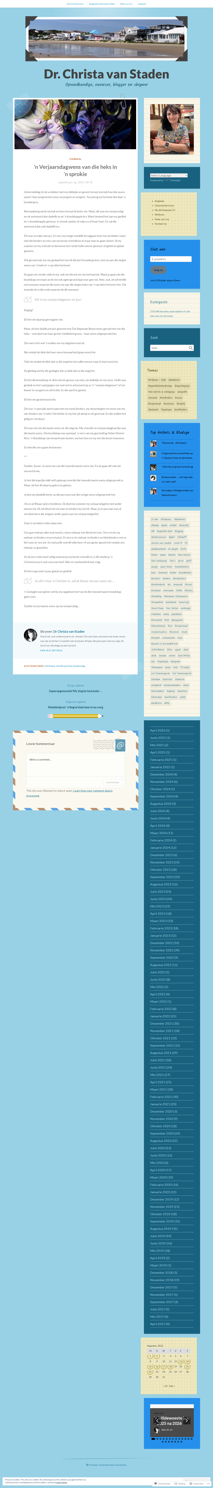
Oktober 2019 (160, 1214)
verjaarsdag (79, 665)
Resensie (174, 632)
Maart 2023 (158, 921)
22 (150, 1371)
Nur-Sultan (172, 608)
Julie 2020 (157, 1148)
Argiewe (142, 3)
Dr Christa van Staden (69, 631)
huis (153, 573)
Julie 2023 (157, 891)
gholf (188, 561)
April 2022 (157, 994)
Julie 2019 (157, 1236)
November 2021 (161, 1031)
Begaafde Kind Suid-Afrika (102, 3)
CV (186, 543)
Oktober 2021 (160, 1038)
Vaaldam (155, 679)
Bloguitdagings (182, 386)
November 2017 (161, 1294)
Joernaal (75, 159)
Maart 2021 (158, 1089)
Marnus (189, 590)
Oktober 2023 (160, 869)
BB (152, 531)
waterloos (182, 691)
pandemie (177, 614)
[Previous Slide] (157, 1420)
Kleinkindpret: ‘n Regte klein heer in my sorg (75, 704)
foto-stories (184, 555)
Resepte (181, 404)
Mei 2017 (157, 1316)
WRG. (167, 703)
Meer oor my (126, 3)
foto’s (172, 561)
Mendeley (156, 596)
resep (184, 632)
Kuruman (156, 590)
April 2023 (157, 913)
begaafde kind (164, 531)
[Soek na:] (172, 348)
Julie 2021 (157, 1060)
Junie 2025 (158, 737)
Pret (167, 620)
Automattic (121, 1465)
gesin (181, 561)
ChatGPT (181, 537)
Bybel (172, 537)
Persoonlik (156, 620)
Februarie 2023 (161, 928)
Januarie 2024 (160, 847)
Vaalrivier (167, 679)
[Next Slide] (187, 1420)
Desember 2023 (161, 855)
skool (185, 650)
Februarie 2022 (161, 1009)
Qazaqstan (177, 620)
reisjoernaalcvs (159, 632)
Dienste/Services (75, 3)
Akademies (174, 380)
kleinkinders (166, 398)
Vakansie (179, 679)
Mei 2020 (157, 1162)
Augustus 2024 (160, 803)
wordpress (156, 703)
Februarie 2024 (161, 840)
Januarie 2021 (160, 1104)
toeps (168, 667)
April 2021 (157, 1082)
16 (157, 1366)
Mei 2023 (157, 906)
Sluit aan (157, 249)
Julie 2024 (157, 811)
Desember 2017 (161, 1287)
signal (178, 650)
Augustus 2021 (160, 1053)
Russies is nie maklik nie (164, 644)
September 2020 (162, 1133)
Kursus (178, 398)
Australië (184, 525)
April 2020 (157, 1170)
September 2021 (162, 1045)
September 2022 (162, 957)
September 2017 (162, 1302)
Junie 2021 (158, 1067)
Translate (174, 180)
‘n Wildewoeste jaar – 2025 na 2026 (172, 1421)
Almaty (155, 525)
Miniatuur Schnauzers (176, 596)
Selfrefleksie (157, 650)
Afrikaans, (50, 665)
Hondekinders (182, 567)
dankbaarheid (158, 549)
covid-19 (178, 543)
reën (179, 638)
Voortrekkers (157, 691)
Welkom (159, 214)
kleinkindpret (158, 585)
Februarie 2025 (161, 759)
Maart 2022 (158, 1001)
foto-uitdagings (159, 561)
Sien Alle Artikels (51, 650)
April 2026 (157, 730)
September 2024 (162, 796)
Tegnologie (166, 410)
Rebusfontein (158, 626)
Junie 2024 (158, 818)
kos (169, 585)
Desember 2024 (161, 774)
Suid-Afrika (184, 656)
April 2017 (157, 1324)
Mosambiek (157, 602)
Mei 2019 (157, 1250)
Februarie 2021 (161, 1097)
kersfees (155, 579)
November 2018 (161, 1280)
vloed (186, 685)
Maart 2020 (158, 1177)
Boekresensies (158, 537)
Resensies (169, 404)
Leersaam (168, 590)
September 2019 (162, 1221)
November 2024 (161, 781)
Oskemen (156, 614)
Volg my (158, 269)
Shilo (169, 650)
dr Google (173, 549)
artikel (173, 525)
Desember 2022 (161, 943)
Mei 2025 (157, 745)
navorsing (184, 602)
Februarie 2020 (161, 1184)
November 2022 (161, 950)
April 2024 (157, 825)
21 (187, 1366)
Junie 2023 (158, 899)
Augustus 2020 (160, 1141)
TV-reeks (184, 667)
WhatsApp (156, 697)
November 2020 (161, 1119)
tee (153, 662)
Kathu (173, 573)
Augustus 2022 (160, 965)
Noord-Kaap (157, 608)
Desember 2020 (161, 1111)
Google (154, 567)
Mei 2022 (157, 987)
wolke (183, 697)
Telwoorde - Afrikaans (174, 442)
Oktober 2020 (160, 1126)
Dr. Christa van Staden (106, 73)
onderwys (185, 608)
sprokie (68, 665)
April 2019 (157, 1258)
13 (180, 1361)
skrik (153, 656)
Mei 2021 (157, 1075)
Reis (170, 626)
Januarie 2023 (160, 935)
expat (163, 555)
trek (175, 667)
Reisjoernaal (154, 404)
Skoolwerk (153, 410)
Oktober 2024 (160, 789)
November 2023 (161, 862)
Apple (164, 525)
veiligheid (156, 685)
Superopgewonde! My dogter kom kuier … (75, 688)
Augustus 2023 (160, 884)
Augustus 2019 (160, 1228)
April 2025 (157, 752)
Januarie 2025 (160, 767)
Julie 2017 (157, 1309)
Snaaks (162, 656)
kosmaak (178, 585)
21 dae (154, 519)
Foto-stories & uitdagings (161, 392)
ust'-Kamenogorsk (160, 673)
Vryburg (171, 691)
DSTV (183, 549)
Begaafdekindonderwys (160, 386)
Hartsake (158, 1413)
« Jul (165, 1385)
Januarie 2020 (160, 1192)
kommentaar (112, 782)
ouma (166, 614)
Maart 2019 (158, 1265)
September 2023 (162, 877)
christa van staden (161, 543)
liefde (179, 590)
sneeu (172, 656)
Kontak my (161, 223)
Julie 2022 (157, 972)
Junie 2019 (158, 1243)
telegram (175, 662)
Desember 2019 (161, 1199)
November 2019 (161, 1206)
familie (60, 665)
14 (187, 1361)
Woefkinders (180, 410)
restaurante (168, 638)
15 (150, 1366)
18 (170, 1366)
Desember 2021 (161, 1023)
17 (163, 1366)
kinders (166, 579)
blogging (179, 531)
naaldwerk (171, 602)
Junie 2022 (158, 979)
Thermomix (156, 667)
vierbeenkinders (172, 685)
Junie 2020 (158, 1155)
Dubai (154, 555)
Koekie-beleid (61, 1482)
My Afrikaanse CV (165, 209)
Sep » (172, 1385)
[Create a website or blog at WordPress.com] (87, 1465)
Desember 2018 (161, 1272)
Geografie (182, 392)
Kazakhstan (185, 573)
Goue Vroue (166, 567)
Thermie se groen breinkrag (177, 466)
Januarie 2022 (160, 1016)
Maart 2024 (158, 833)
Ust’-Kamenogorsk (181, 673)
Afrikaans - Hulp (157, 380)
